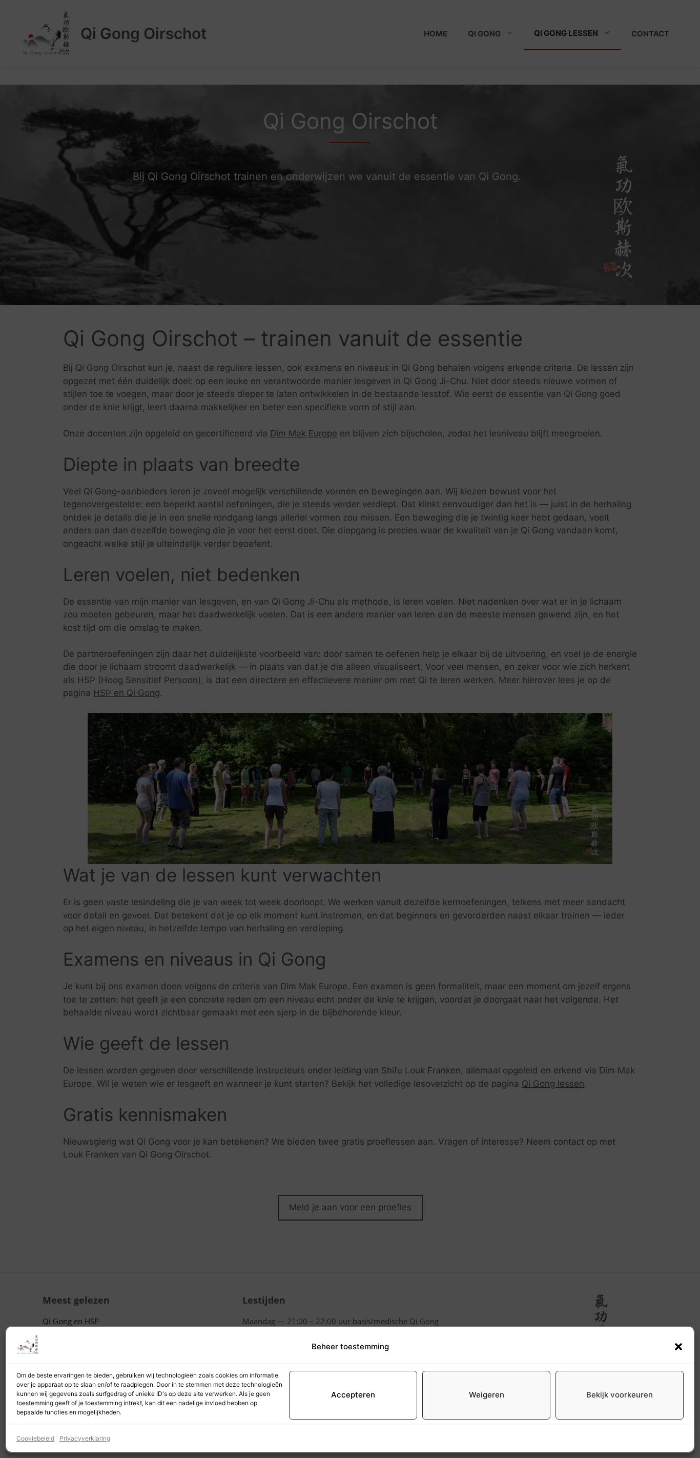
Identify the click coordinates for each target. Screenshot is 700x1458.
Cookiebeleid (35, 1438)
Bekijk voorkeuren (619, 1395)
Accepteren (353, 1395)
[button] (678, 1347)
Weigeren (486, 1395)
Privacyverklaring (84, 1438)
